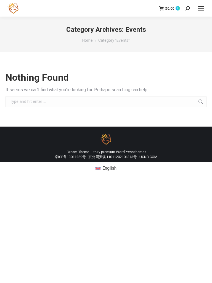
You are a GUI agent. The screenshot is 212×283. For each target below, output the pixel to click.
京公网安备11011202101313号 (112, 157)
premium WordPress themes (123, 152)
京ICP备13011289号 (70, 157)
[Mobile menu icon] (200, 8)
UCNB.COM (148, 157)
